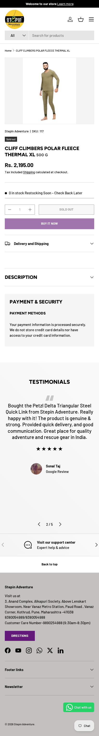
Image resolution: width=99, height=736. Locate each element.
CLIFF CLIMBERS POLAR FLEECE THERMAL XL (43, 50)
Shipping (29, 172)
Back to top (49, 564)
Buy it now (49, 223)
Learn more (65, 4)
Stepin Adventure (17, 131)
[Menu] (91, 19)
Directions (19, 636)
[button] (80, 19)
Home (8, 50)
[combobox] (49, 35)
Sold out (66, 209)
